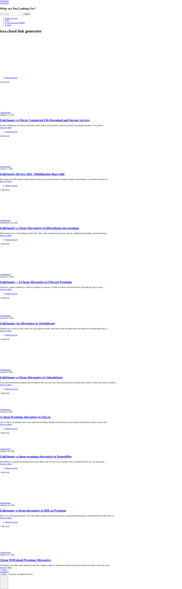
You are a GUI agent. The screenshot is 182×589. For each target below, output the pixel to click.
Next (5, 570)
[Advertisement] (91, 53)
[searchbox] (11, 14)
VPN (7, 21)
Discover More (6, 128)
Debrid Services (11, 18)
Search (26, 14)
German (8, 25)
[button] (4, 582)
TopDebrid (4, 1)
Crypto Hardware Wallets (15, 23)
